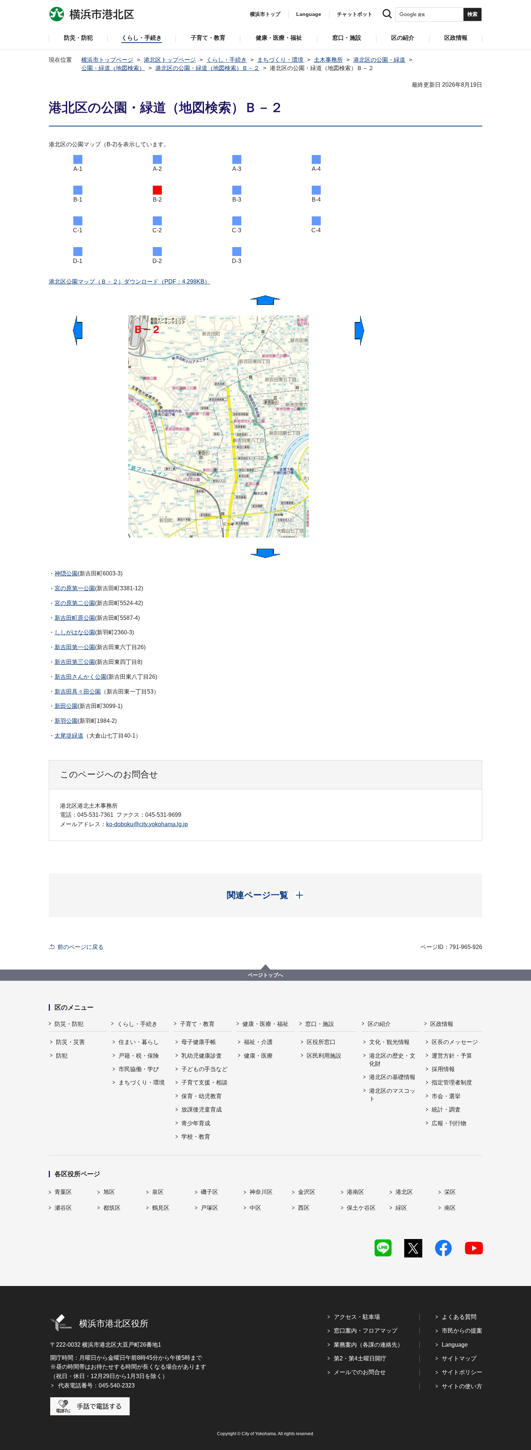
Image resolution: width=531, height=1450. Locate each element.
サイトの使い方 (462, 1386)
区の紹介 (379, 1024)
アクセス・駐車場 (357, 1317)
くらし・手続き (226, 60)
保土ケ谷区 (361, 1208)
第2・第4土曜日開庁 (360, 1358)
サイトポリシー (462, 1372)
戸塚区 (209, 1208)
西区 (304, 1208)
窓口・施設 (319, 1024)
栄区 (450, 1192)
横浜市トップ (265, 14)
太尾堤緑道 (69, 736)
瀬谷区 (63, 1208)
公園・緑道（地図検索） (113, 68)
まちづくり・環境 (280, 60)
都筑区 (112, 1208)
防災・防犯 (69, 1024)
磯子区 (209, 1192)
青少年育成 (195, 1123)
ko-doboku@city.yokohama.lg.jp (147, 824)
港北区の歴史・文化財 (392, 1060)
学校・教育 (195, 1137)
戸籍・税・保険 (138, 1056)
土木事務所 (328, 60)
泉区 (158, 1192)
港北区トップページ (170, 60)
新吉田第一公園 (75, 647)
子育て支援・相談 (204, 1082)
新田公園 (66, 706)
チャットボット (354, 14)
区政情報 (441, 1024)
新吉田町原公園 (75, 618)
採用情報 (443, 1069)
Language (455, 1345)
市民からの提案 (462, 1331)
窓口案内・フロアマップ (365, 1331)
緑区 (401, 1208)
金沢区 (306, 1192)
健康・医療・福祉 (265, 1024)
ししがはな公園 (75, 632)
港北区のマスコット (392, 1095)
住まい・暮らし (138, 1042)
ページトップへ (265, 975)
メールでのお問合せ (360, 1372)
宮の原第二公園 (75, 603)
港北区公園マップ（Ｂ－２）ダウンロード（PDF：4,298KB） (129, 282)
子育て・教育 (197, 1024)
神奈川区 (261, 1192)
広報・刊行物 (449, 1123)
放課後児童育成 (201, 1109)
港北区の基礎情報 (392, 1077)
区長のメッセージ (455, 1042)
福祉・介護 (258, 1042)
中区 (255, 1208)
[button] (266, 895)
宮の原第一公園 (75, 588)
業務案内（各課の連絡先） (368, 1345)
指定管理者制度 (452, 1082)
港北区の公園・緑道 (379, 60)
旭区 (109, 1192)
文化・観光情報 (389, 1042)
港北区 (404, 1192)
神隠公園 (66, 573)
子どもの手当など (204, 1069)
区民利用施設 (324, 1056)
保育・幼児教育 (201, 1096)
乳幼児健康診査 (201, 1056)
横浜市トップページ (107, 60)
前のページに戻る (80, 947)
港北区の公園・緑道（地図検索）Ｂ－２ (207, 68)
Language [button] (308, 14)
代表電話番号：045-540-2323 (96, 1385)
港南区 (355, 1192)
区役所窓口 (321, 1042)
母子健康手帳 (198, 1042)
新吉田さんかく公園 (81, 677)
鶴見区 (160, 1208)
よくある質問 (459, 1317)
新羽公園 (66, 721)
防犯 (62, 1056)
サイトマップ (459, 1358)
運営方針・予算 (452, 1056)
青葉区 (63, 1192)
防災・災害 (70, 1042)
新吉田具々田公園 (78, 692)
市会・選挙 (446, 1096)
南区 (450, 1208)
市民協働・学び (138, 1069)
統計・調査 (446, 1109)
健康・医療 (258, 1056)
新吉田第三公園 (75, 662)
